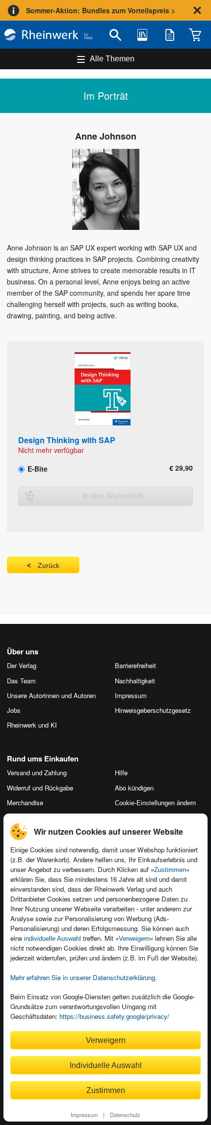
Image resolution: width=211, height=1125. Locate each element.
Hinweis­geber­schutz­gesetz (153, 710)
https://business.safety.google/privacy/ (114, 1016)
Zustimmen (170, 869)
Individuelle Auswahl (106, 1065)
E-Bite (37, 468)
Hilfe (121, 772)
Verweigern (134, 938)
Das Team (21, 680)
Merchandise (25, 802)
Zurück (48, 565)
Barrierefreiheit (135, 665)
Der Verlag (21, 665)
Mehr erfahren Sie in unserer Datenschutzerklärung (82, 977)
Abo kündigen (134, 787)
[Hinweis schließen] (197, 10)
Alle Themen (112, 59)
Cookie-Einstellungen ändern (155, 803)
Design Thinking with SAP (66, 440)
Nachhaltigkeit (135, 680)
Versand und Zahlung (37, 772)
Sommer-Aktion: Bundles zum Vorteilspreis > (100, 10)
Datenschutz (125, 1115)
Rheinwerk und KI (32, 725)
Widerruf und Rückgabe (40, 787)
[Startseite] (48, 34)
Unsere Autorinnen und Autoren (51, 695)
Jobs (14, 710)
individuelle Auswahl (52, 938)
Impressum (84, 1115)
